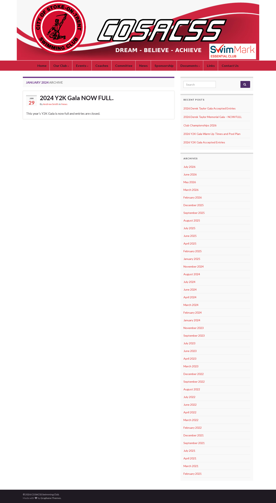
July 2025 (189, 228)
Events (81, 65)
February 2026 (192, 197)
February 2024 (192, 312)
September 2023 (194, 335)
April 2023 (189, 358)
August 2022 (191, 389)
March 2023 (190, 366)
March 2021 (190, 466)
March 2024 (190, 305)
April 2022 (189, 412)
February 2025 (192, 251)
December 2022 (193, 374)
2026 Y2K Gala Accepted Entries (204, 142)
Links (211, 65)
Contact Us (230, 65)
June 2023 (190, 351)
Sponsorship (164, 65)
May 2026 (189, 182)
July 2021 (189, 450)
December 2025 (193, 205)
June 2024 (190, 289)
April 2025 (189, 243)
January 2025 (191, 258)
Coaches (101, 65)
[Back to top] (267, 494)
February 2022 (192, 427)
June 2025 (190, 235)
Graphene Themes (51, 498)
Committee (123, 65)
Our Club (60, 65)
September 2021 (194, 443)
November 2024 (193, 266)
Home (41, 65)
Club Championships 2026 (199, 125)
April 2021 (189, 458)
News (143, 65)
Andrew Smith (50, 104)
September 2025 (194, 212)
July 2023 (189, 343)
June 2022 (190, 404)
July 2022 (189, 397)
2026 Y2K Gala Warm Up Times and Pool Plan (211, 133)
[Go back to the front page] (138, 30)
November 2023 (193, 328)
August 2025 (191, 220)
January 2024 (191, 320)
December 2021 (193, 435)
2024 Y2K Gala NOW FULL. (77, 97)
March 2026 (190, 189)
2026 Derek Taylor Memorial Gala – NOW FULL (212, 117)
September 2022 (194, 381)
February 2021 (192, 473)
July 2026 (189, 166)
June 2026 (190, 174)
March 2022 (190, 420)
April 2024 (189, 297)
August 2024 (191, 274)
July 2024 (189, 282)
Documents (189, 65)
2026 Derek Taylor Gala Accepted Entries (209, 108)
